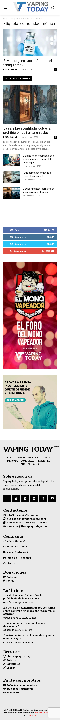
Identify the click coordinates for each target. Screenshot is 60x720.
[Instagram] (16, 498)
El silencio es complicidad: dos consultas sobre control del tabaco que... (38, 159)
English (11, 667)
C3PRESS (31, 715)
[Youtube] (52, 498)
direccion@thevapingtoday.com (26, 526)
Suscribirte (48, 251)
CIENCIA (7, 630)
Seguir (50, 237)
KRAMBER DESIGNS (45, 712)
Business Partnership (20, 688)
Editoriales (13, 664)
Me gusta (49, 230)
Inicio (5, 18)
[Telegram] (34, 498)
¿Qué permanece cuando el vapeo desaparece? (24, 624)
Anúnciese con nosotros (21, 685)
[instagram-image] (12, 213)
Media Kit (12, 692)
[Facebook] (7, 498)
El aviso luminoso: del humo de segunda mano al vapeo (28, 636)
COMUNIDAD (9, 618)
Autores (11, 660)
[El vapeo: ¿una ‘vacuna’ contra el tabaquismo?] (30, 43)
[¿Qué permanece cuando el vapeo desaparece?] (11, 177)
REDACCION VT (10, 69)
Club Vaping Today (18, 656)
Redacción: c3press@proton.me (26, 522)
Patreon (11, 577)
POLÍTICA (7, 642)
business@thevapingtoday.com (26, 518)
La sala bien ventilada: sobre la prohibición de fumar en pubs (27, 130)
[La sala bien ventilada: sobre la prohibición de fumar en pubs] (30, 104)
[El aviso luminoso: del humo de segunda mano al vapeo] (11, 193)
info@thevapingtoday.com (23, 515)
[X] (43, 498)
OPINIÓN (7, 602)
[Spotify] (25, 498)
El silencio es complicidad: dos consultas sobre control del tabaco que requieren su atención (29, 610)
